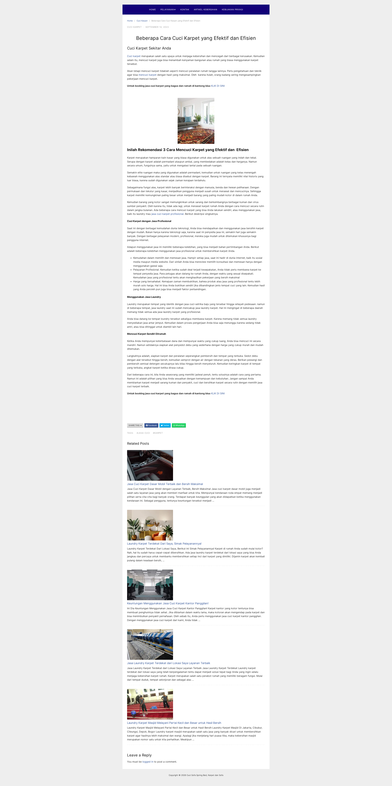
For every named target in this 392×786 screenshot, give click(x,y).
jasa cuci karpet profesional (167, 213)
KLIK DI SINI (218, 85)
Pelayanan (167, 9)
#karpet (158, 433)
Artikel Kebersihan (205, 9)
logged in (147, 761)
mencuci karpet (147, 74)
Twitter (166, 425)
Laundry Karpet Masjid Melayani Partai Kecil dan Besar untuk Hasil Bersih (174, 722)
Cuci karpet (134, 56)
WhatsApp (179, 425)
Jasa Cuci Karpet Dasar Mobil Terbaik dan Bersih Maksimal (165, 484)
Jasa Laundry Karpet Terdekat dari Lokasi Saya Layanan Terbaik (168, 663)
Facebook (152, 425)
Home (152, 9)
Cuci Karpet (142, 20)
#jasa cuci (143, 433)
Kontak (184, 9)
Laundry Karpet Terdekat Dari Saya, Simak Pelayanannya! (164, 543)
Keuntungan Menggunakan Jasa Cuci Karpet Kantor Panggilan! (168, 603)
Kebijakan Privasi (232, 9)
